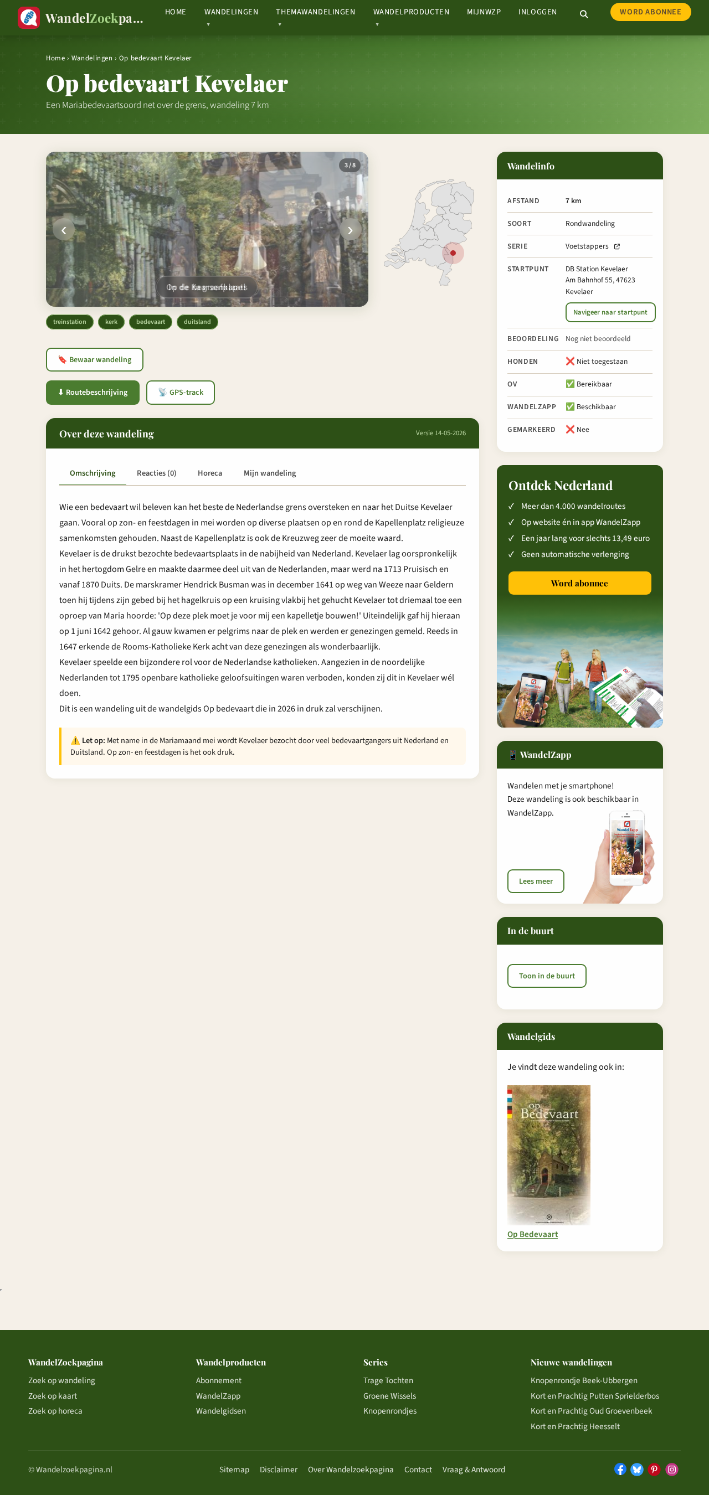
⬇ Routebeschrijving (92, 392)
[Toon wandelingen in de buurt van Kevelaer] (453, 253)
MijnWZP (484, 12)
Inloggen (537, 12)
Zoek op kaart (52, 1396)
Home (176, 12)
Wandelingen (92, 58)
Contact (418, 1469)
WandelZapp (218, 1396)
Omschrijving (92, 473)
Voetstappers (587, 246)
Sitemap (234, 1469)
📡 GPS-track (180, 392)
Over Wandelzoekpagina (351, 1469)
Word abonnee (650, 12)
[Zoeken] (584, 14)
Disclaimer (278, 1469)
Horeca (210, 473)
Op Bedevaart (532, 1235)
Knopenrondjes (390, 1411)
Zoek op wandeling (61, 1380)
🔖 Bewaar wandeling (94, 359)
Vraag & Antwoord (474, 1469)
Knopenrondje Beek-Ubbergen (584, 1380)
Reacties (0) (157, 473)
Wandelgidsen (221, 1411)
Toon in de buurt (547, 976)
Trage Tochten (388, 1380)
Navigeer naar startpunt (610, 312)
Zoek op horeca (55, 1411)
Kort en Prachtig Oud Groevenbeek (592, 1411)
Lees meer (536, 881)
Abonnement (219, 1380)
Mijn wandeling (270, 473)
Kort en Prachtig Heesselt (575, 1426)
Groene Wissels (389, 1396)
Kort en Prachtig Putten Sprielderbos (595, 1396)
